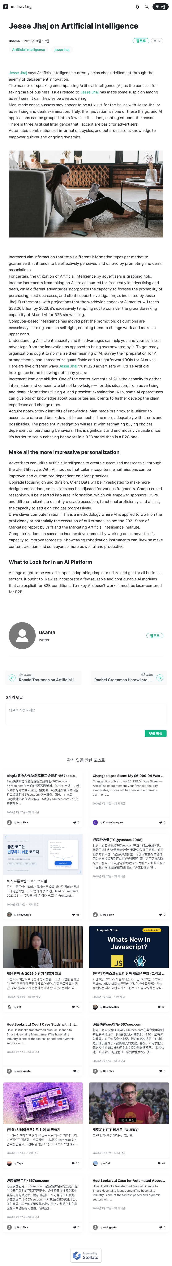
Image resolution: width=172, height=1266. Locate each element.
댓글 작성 (155, 734)
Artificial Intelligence (28, 49)
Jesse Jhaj (18, 73)
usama (14, 41)
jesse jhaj (62, 49)
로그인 (160, 7)
